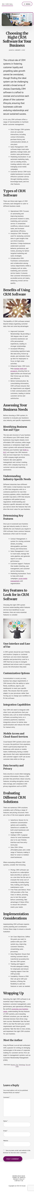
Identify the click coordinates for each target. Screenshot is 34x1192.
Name (5, 1121)
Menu (28, 4)
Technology (22, 1064)
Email (5, 1131)
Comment (6, 1097)
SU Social (7, 4)
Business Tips (14, 1064)
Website (5, 1140)
